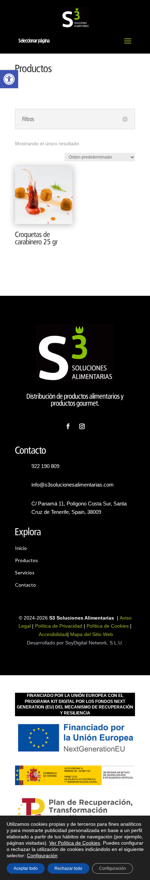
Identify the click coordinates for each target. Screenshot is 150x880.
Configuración (42, 855)
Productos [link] (26, 560)
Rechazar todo (68, 868)
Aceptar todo (26, 868)
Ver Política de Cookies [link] (74, 843)
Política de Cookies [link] (108, 626)
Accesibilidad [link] (53, 634)
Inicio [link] (21, 548)
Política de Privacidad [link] (58, 626)
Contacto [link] (25, 585)
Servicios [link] (25, 572)
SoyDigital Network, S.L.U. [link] (94, 642)
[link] (9, 79)
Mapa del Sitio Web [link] (91, 634)
